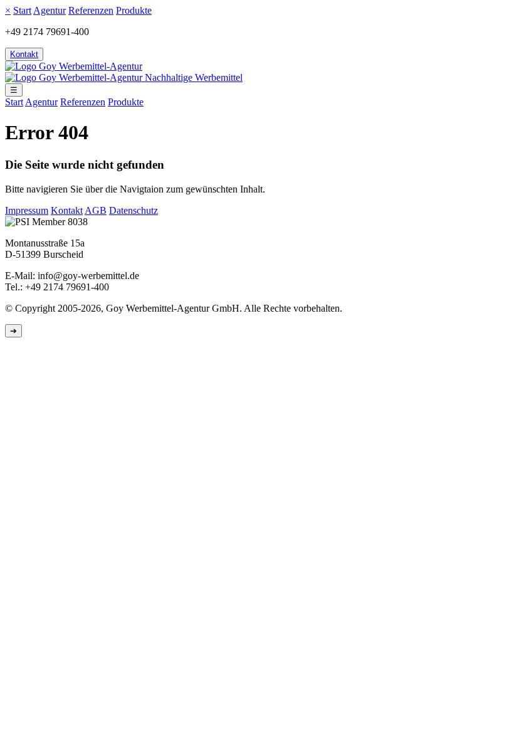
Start (22, 10)
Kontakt (24, 54)
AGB (96, 210)
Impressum (26, 210)
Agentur (49, 10)
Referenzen (90, 10)
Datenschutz (133, 210)
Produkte (134, 10)
